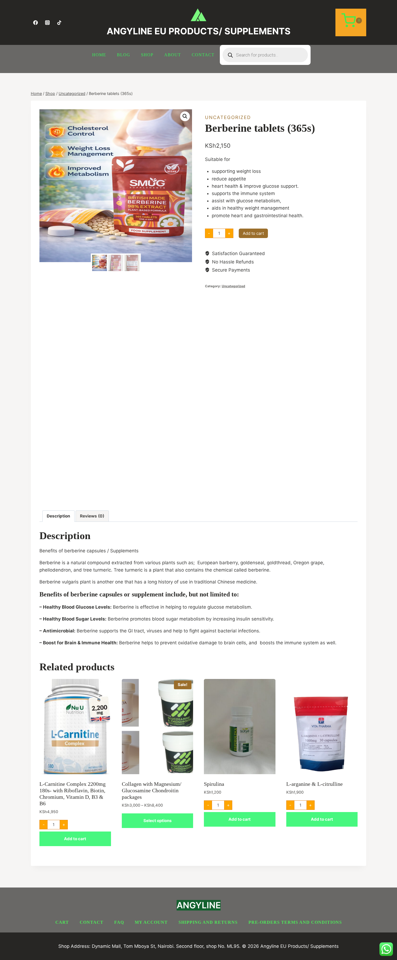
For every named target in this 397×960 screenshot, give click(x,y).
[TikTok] (59, 22)
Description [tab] (58, 516)
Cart (62, 922)
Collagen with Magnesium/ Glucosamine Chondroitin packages (151, 790)
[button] (185, 116)
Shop (147, 54)
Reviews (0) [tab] (92, 516)
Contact (203, 54)
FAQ (119, 922)
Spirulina (214, 784)
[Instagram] (47, 22)
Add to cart (253, 233)
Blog (123, 54)
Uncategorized (228, 117)
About (172, 54)
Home (99, 54)
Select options (157, 820)
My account (151, 922)
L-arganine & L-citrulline (314, 784)
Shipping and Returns (208, 922)
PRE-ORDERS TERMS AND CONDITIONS (295, 922)
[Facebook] (35, 22)
